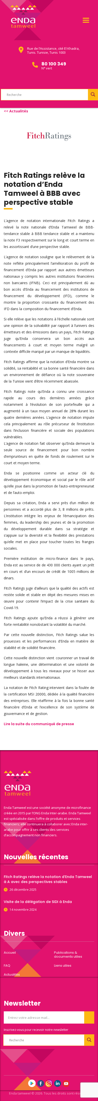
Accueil (10, 953)
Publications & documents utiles (68, 955)
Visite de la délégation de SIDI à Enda (38, 901)
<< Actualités (16, 111)
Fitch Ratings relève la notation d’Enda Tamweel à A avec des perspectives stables (48, 879)
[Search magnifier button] (93, 94)
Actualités (12, 975)
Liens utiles (62, 966)
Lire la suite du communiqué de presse (39, 723)
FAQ (7, 966)
